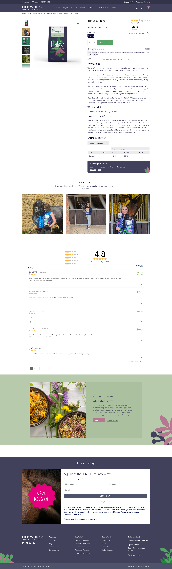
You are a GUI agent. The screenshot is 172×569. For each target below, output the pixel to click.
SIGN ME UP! (105, 496)
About (114, 8)
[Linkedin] (34, 543)
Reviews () (135, 23)
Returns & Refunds (82, 550)
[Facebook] (23, 543)
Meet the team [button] (112, 420)
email (101, 186)
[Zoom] (78, 23)
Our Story (52, 540)
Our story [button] (98, 420)
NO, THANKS (105, 502)
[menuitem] (58, 7)
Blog (50, 544)
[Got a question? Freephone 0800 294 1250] (36, 2)
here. (97, 519)
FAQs (104, 544)
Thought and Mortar (142, 566)
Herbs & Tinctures (102, 8)
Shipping (134, 29)
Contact (147, 2)
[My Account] (142, 8)
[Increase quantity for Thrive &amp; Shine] (94, 42)
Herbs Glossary (107, 550)
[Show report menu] (141, 284)
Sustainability (54, 550)
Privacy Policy (80, 547)
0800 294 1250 (95, 170)
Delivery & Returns (82, 540)
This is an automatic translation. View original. (40, 280)
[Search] (137, 8)
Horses (58, 8)
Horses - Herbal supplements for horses (44, 13)
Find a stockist (107, 547)
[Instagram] (30, 543)
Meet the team (54, 547)
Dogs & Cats (67, 8)
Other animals (80, 8)
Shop (29, 13)
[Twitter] (27, 543)
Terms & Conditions (82, 544)
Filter (31, 268)
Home (24, 13)
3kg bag (91, 36)
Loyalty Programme (82, 553)
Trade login (139, 2)
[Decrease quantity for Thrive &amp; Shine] (89, 42)
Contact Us (106, 540)
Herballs (90, 8)
